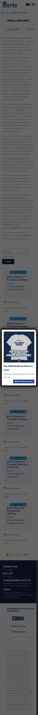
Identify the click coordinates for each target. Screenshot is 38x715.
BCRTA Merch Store (24, 381)
